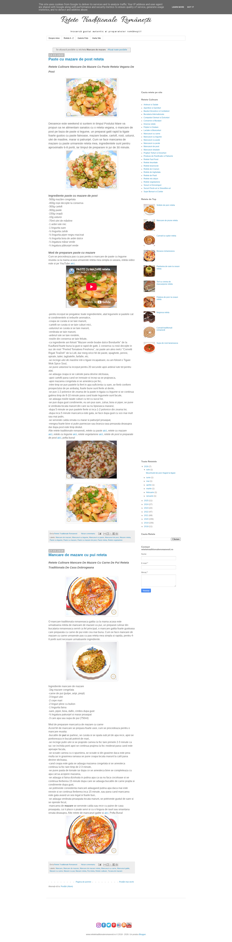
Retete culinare (101, 871)
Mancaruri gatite (123, 868)
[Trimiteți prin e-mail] (104, 533)
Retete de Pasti (150, 175)
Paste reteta (102, 540)
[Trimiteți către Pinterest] (116, 533)
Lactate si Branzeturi (152, 130)
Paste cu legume (56, 540)
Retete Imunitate (151, 162)
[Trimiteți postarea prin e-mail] (99, 534)
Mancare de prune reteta (167, 220)
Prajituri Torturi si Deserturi (155, 153)
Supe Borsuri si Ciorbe (153, 191)
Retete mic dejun (151, 179)
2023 (146, 508)
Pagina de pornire (83, 882)
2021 (146, 515)
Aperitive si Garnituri (152, 108)
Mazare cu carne (56, 871)
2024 (146, 504)
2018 (146, 526)
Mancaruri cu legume (80, 537)
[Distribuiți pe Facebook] (113, 533)
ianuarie (150, 496)
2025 (146, 500)
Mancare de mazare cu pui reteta (77, 555)
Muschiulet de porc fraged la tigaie (160, 473)
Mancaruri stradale (152, 150)
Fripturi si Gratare (151, 127)
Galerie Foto (83, 38)
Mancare (59, 868)
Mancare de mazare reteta (90, 868)
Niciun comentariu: (88, 534)
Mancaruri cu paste (96, 537)
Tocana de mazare (115, 871)
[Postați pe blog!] (107, 533)
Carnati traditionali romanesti (164, 329)
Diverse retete (150, 124)
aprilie (149, 485)
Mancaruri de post (112, 537)
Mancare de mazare (63, 537)
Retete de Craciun (151, 169)
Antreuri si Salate (151, 105)
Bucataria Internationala (154, 114)
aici (72, 263)
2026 (146, 466)
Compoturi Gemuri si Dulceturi (157, 117)
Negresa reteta (163, 312)
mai (148, 481)
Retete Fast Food (151, 159)
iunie (148, 477)
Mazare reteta (125, 537)
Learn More (178, 7)
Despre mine (54, 38)
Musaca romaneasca (166, 251)
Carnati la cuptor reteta (166, 236)
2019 (146, 523)
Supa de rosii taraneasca (167, 343)
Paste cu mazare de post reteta (76, 59)
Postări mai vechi (126, 882)
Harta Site (96, 38)
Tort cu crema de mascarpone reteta (165, 283)
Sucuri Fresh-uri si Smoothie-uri (157, 188)
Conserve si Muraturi (152, 121)
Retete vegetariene (115, 540)
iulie (148, 470)
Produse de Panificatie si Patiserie (158, 156)
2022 (146, 512)
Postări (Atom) (67, 886)
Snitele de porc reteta (166, 205)
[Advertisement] (165, 66)
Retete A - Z (69, 38)
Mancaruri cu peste (152, 143)
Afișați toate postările (117, 49)
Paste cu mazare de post (87, 540)
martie (149, 488)
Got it (190, 7)
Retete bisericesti (151, 166)
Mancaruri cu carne (108, 868)
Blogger (142, 934)
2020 (146, 519)
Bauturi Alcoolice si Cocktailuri (157, 111)
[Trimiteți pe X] (110, 533)
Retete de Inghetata (152, 172)
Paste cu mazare (70, 540)
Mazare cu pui (69, 871)
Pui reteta (91, 871)
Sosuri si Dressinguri (152, 185)
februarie (150, 492)
